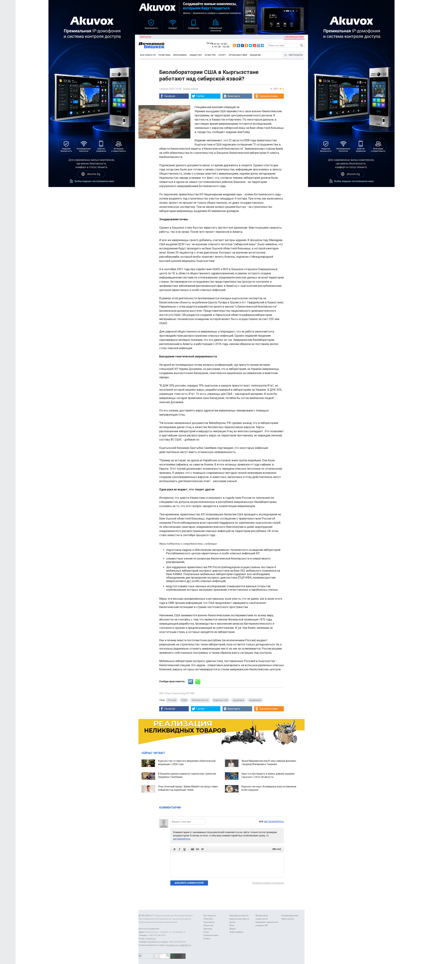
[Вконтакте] (238, 45)
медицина (255, 700)
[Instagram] (258, 45)
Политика (164, 55)
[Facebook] (242, 45)
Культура (210, 55)
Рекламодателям (294, 37)
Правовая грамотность (266, 922)
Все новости (148, 55)
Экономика (180, 55)
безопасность (200, 700)
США (184, 700)
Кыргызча (145, 37)
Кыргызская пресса (239, 919)
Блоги (232, 922)
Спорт (222, 55)
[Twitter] (250, 45)
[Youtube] (254, 45)
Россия (172, 700)
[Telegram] (262, 45)
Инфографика (236, 932)
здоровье (238, 700)
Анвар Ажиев (190, 88)
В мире (207, 939)
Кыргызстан (221, 700)
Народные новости (238, 915)
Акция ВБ (255, 55)
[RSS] (234, 45)
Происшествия (238, 55)
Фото (231, 925)
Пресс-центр (287, 919)
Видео (232, 929)
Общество (195, 55)
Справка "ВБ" (261, 925)
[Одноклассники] (246, 45)
